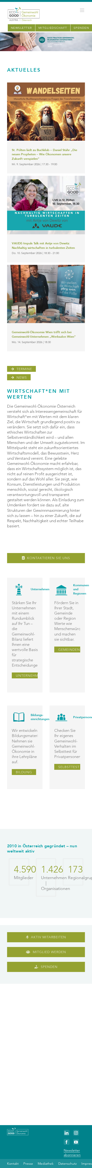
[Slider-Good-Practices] (46, 34)
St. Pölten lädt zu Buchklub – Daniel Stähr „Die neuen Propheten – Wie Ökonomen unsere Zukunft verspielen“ (44, 154)
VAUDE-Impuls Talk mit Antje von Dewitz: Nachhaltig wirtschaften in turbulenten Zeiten (43, 245)
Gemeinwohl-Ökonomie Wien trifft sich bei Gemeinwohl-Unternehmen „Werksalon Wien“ (44, 334)
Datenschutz (67, 1163)
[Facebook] (67, 1142)
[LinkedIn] (67, 1133)
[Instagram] (76, 1133)
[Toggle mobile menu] (82, 10)
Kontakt (13, 1163)
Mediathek (46, 1163)
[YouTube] (76, 1142)
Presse (28, 1163)
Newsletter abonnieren (72, 1152)
